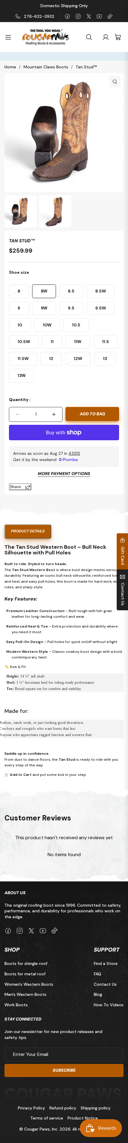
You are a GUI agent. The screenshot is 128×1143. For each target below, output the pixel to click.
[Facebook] (67, 16)
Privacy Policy (31, 1108)
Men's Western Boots (25, 994)
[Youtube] (99, 16)
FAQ (97, 974)
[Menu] (10, 37)
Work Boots (16, 1004)
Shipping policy (95, 1108)
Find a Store (106, 963)
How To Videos (109, 1004)
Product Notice (83, 1118)
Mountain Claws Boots (46, 67)
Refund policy (62, 1108)
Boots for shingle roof (25, 963)
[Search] (89, 37)
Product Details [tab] (28, 531)
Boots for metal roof (25, 974)
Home (10, 67)
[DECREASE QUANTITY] (17, 414)
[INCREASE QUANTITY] (53, 414)
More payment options (64, 473)
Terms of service (46, 1118)
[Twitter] (89, 16)
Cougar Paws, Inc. (41, 1129)
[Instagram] (78, 16)
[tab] (20, 211)
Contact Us (105, 984)
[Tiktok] (110, 16)
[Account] (105, 37)
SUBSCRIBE (64, 1070)
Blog (98, 994)
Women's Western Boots (28, 984)
